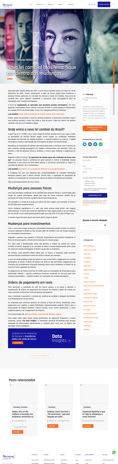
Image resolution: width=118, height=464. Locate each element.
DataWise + (88, 262)
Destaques (87, 266)
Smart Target (88, 322)
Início (30, 4)
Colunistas (87, 254)
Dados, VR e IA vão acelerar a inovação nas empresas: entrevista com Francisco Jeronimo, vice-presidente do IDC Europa (23, 416)
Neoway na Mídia (90, 306)
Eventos (86, 274)
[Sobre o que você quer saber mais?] (113, 4)
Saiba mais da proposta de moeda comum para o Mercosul (41, 114)
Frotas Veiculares (90, 282)
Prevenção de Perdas (91, 318)
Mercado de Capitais (91, 298)
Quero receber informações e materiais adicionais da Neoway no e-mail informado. (95, 189)
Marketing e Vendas (90, 294)
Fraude (86, 278)
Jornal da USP (43, 314)
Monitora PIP (88, 302)
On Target (87, 310)
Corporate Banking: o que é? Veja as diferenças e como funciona (93, 414)
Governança (88, 460)
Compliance (88, 258)
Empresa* (85, 171)
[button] (85, 144)
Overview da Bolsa (90, 314)
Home (10, 59)
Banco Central (55, 314)
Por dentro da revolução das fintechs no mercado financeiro (42, 169)
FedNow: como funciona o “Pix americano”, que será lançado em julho (58, 414)
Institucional (39, 4)
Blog (76, 460)
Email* (84, 166)
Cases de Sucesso (90, 250)
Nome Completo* (87, 160)
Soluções (50, 4)
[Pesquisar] (105, 225)
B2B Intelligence (89, 246)
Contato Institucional (108, 460)
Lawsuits (87, 290)
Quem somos (35, 460)
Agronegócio (64, 460)
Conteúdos (71, 4)
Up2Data (86, 330)
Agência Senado (31, 314)
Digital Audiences (90, 270)
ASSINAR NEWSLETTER (95, 195)
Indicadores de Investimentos (94, 286)
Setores (60, 4)
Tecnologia (87, 326)
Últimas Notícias (26, 59)
